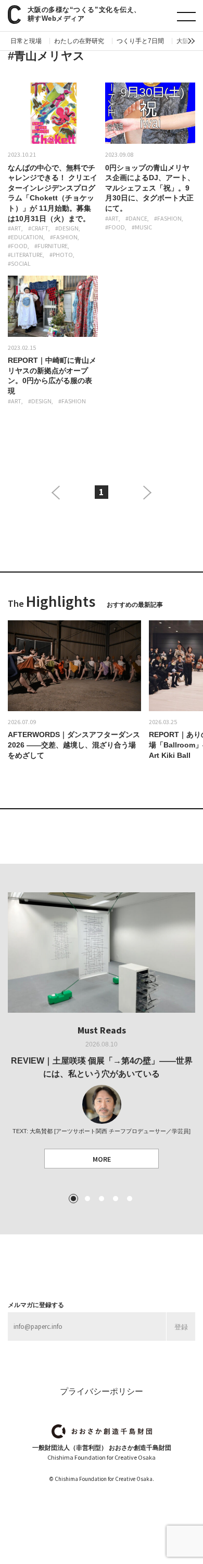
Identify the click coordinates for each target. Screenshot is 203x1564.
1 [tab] (73, 1198)
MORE (102, 1159)
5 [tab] (129, 1198)
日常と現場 (26, 41)
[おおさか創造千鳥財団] (102, 1431)
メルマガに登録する (36, 1305)
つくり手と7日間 (140, 41)
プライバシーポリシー (101, 1391)
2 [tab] (87, 1198)
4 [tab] (115, 1198)
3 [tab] (101, 1198)
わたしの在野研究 (79, 41)
